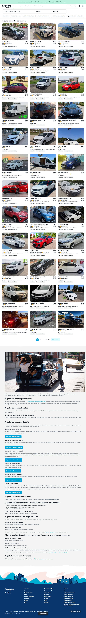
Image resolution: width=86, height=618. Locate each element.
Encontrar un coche (18, 6)
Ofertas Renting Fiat (68, 594)
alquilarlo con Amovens (37, 558)
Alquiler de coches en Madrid (13, 436)
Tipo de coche (71, 16)
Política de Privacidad (24, 611)
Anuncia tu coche (71, 6)
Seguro (45, 600)
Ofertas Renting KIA (68, 600)
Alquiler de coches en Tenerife (13, 480)
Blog (25, 602)
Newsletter (26, 598)
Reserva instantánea (16, 16)
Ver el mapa (44, 613)
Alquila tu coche (47, 596)
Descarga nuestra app (29, 596)
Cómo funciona (28, 6)
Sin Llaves (36, 6)
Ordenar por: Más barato (43, 16)
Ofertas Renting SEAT (68, 596)
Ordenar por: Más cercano (58, 16)
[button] (84, 1)
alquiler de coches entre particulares (37, 401)
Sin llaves (46, 598)
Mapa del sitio (33, 611)
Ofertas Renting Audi (68, 598)
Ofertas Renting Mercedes (69, 602)
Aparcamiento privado (29, 16)
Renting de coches (50, 532)
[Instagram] (8, 593)
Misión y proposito (28, 592)
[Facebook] (5, 593)
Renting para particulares (69, 592)
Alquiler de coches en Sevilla (13, 470)
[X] (10, 593)
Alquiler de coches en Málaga (13, 492)
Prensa (25, 594)
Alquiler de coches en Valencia (13, 460)
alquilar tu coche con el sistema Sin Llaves (59, 552)
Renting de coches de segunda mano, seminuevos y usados (72, 605)
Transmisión (80, 16)
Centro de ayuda (27, 590)
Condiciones (15, 611)
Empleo (26, 600)
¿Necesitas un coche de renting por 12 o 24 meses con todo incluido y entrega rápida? (42, 1)
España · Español (76, 611)
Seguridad (46, 602)
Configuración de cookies (42, 611)
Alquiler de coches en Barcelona (14, 447)
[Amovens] (6, 6)
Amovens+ (43, 6)
